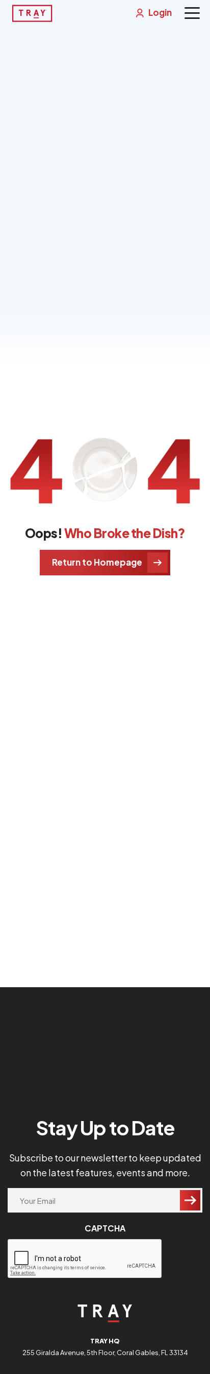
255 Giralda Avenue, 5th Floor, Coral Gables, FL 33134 (105, 1352)
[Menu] (192, 12)
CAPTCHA (105, 1228)
